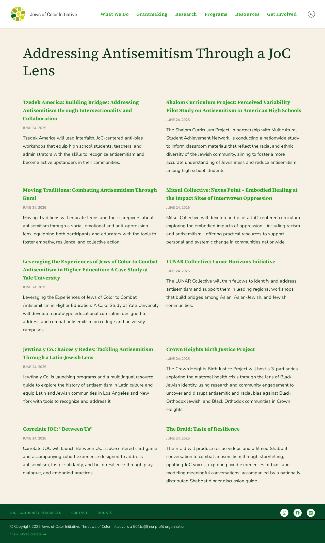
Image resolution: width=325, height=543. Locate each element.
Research (186, 14)
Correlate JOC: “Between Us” (58, 428)
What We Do (115, 14)
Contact (79, 513)
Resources (247, 14)
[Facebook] (298, 513)
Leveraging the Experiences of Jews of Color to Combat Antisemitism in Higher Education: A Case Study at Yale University (90, 269)
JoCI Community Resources (35, 513)
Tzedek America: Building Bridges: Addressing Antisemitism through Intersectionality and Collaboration (81, 110)
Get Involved (282, 14)
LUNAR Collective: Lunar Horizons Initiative (220, 261)
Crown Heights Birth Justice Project (210, 349)
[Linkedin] (311, 513)
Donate (105, 513)
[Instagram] (284, 513)
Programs (216, 14)
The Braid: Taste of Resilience (203, 428)
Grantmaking (152, 14)
